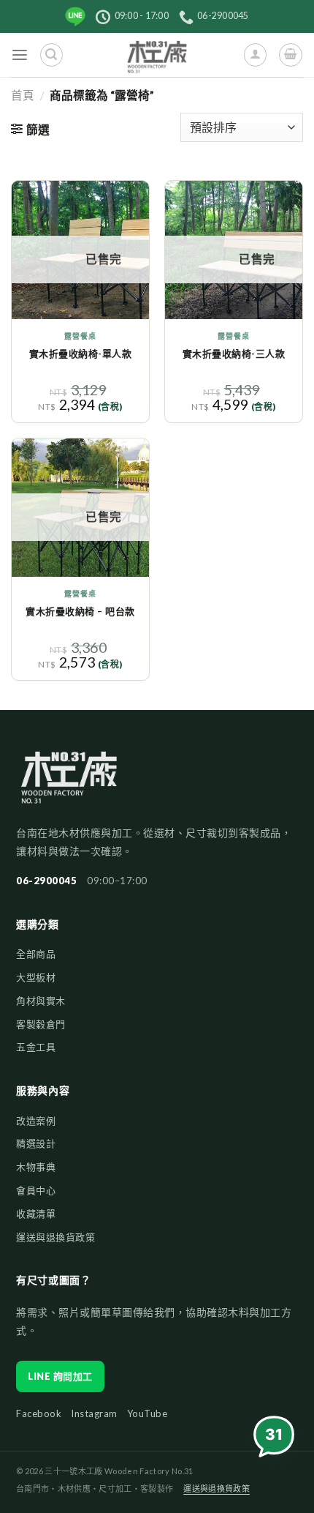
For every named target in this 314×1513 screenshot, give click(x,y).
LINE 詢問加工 (60, 1376)
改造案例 (35, 1121)
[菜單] (20, 55)
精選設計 (35, 1143)
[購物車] (290, 54)
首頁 (22, 95)
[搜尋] (51, 54)
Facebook (38, 1413)
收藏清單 (35, 1213)
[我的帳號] (255, 54)
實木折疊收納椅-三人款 (234, 353)
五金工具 (35, 1047)
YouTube (147, 1413)
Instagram (94, 1413)
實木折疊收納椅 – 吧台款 (80, 611)
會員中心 (35, 1190)
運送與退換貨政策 (55, 1237)
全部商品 (35, 954)
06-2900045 (46, 880)
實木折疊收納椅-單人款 (80, 353)
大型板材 (35, 977)
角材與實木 (41, 1000)
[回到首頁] (69, 784)
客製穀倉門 (41, 1024)
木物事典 (35, 1167)
